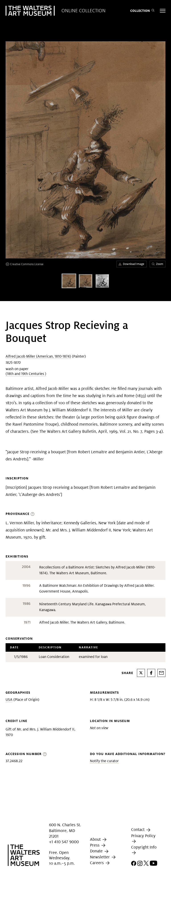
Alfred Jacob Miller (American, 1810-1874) (38, 356)
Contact (138, 829)
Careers (97, 862)
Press (95, 845)
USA (9, 699)
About (96, 839)
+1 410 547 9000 (64, 841)
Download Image (133, 264)
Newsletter (100, 856)
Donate (97, 850)
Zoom (159, 264)
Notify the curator (104, 761)
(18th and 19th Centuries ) (26, 373)
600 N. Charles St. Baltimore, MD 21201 (65, 830)
